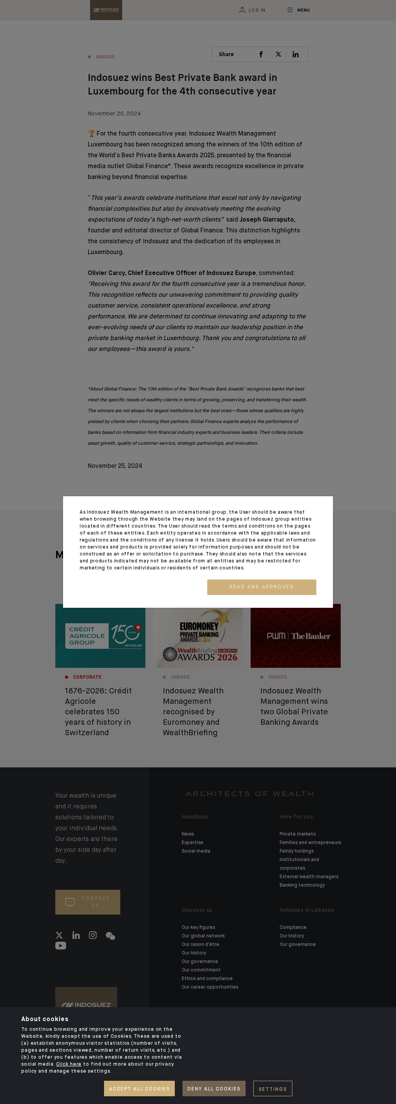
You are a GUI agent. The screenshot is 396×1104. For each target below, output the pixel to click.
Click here (69, 1064)
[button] (261, 587)
